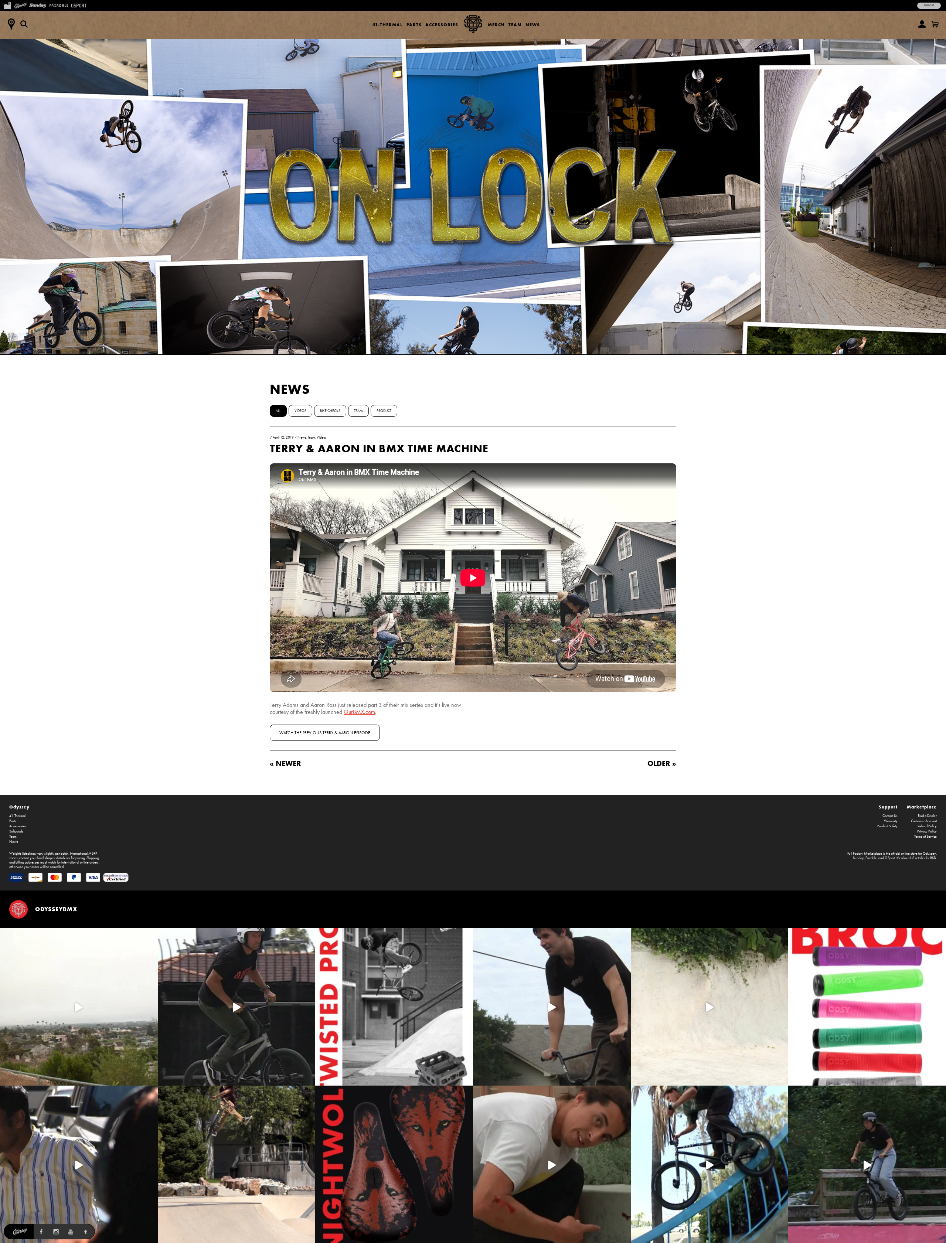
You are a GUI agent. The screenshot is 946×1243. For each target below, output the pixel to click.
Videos (300, 411)
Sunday (858, 858)
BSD (933, 858)
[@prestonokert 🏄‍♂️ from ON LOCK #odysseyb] (79, 1007)
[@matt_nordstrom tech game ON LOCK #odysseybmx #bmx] (552, 1007)
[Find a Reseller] (11, 24)
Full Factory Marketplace (864, 853)
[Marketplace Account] (922, 24)
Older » (661, 763)
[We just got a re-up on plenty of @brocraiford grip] (867, 1007)
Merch (496, 24)
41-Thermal (387, 24)
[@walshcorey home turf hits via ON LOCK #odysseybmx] (710, 1007)
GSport (890, 858)
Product (384, 411)
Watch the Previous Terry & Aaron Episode (324, 732)
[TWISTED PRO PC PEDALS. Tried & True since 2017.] (394, 1007)
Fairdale (871, 858)
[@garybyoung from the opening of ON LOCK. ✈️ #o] (237, 1007)
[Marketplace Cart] (935, 24)
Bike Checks (330, 411)
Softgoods (16, 831)
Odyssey (19, 807)
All (278, 411)
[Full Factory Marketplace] (7, 4)
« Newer (285, 763)
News (532, 24)
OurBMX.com (359, 711)
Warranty (891, 821)
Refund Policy (927, 826)
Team (515, 24)
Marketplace (922, 807)
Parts (414, 24)
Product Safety (887, 826)
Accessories (441, 24)
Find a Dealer (927, 816)
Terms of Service (925, 836)
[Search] (24, 24)
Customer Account (924, 821)
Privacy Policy (927, 831)
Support (929, 5)
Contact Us (890, 816)
